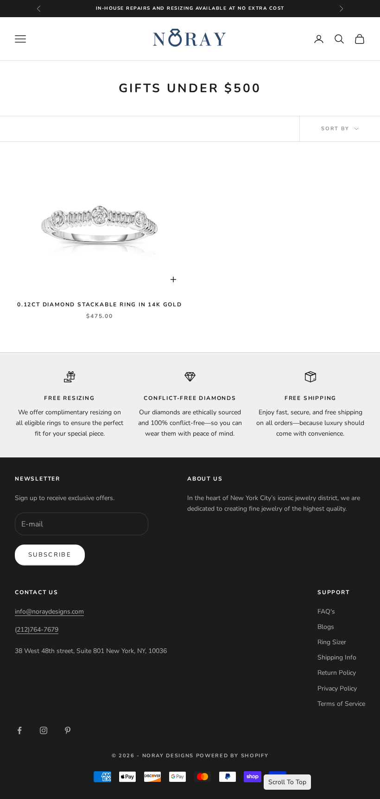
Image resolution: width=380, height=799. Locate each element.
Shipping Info (336, 657)
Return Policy (336, 672)
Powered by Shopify (232, 755)
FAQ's (326, 611)
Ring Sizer (331, 642)
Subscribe (49, 555)
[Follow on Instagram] (43, 730)
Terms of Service (341, 703)
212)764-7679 (37, 629)
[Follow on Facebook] (19, 730)
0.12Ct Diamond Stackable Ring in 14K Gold (99, 304)
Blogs (325, 626)
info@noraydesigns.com (49, 611)
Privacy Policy (337, 688)
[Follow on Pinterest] (67, 730)
